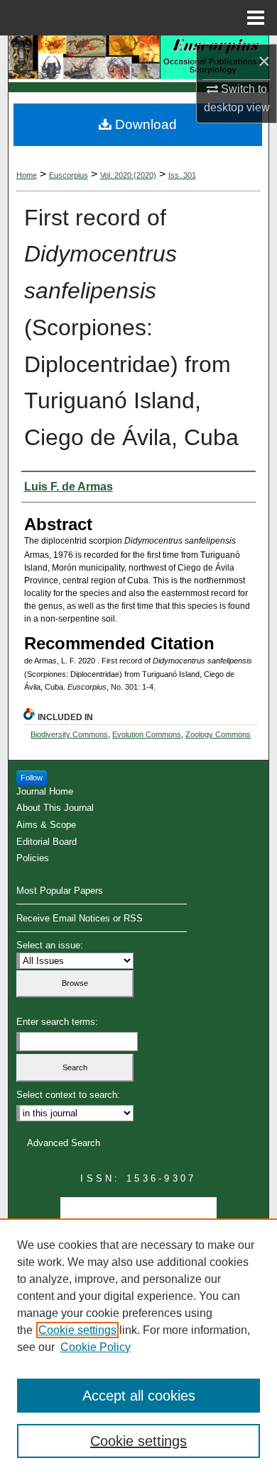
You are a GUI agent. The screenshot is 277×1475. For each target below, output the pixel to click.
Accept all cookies (138, 1395)
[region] (138, 1346)
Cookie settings (77, 1330)
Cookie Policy (95, 1347)
